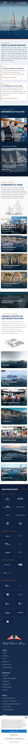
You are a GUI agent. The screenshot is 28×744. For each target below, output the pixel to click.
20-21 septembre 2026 (7, 231)
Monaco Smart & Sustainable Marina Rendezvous (9, 227)
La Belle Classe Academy (10, 402)
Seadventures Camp (9, 440)
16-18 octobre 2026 (7, 267)
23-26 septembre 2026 (8, 249)
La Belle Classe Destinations (7, 458)
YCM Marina (6, 421)
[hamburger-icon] (11, 3)
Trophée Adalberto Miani (10, 265)
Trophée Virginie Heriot (10, 284)
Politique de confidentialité (14, 742)
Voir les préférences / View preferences (14, 738)
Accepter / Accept (14, 731)
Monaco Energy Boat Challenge (9, 383)
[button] (26, 717)
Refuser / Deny (14, 735)
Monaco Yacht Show (9, 247)
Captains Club (7, 478)
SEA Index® (6, 365)
